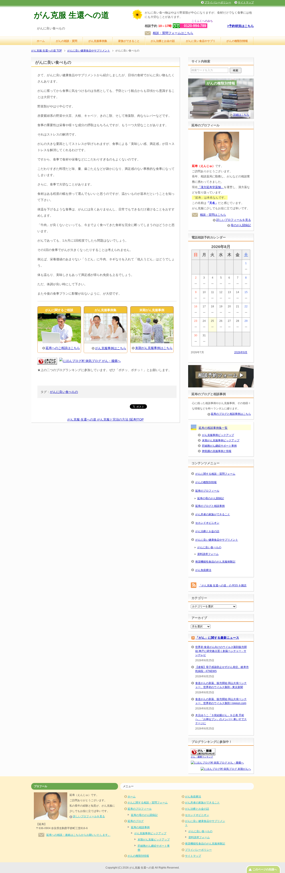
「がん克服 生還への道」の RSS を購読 (222, 585)
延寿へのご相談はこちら (63, 348)
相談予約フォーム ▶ (221, 375)
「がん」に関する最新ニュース (217, 637)
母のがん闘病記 (241, 225)
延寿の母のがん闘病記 (210, 498)
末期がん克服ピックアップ (154, 839)
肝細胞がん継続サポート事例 (219, 445)
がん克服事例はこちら (110, 348)
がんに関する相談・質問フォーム (215, 473)
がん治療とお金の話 (163, 41)
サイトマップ (193, 855)
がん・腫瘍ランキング (202, 757)
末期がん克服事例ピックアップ (220, 440)
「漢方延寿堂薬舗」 (211, 187)
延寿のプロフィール (207, 490)
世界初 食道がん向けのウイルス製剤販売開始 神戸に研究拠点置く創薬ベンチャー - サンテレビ (221, 651)
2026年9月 (240, 352)
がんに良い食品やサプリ (200, 41)
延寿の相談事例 (140, 827)
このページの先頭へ (265, 869)
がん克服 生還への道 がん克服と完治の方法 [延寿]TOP (105, 419)
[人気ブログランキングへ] (47, 361)
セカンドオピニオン (207, 522)
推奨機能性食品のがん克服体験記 (215, 561)
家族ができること (129, 41)
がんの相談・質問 (66, 41)
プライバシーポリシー (198, 849)
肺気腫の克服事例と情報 (216, 451)
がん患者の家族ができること (212, 514)
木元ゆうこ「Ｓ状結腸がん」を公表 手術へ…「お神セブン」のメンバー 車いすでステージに (221, 719)
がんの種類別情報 (237, 41)
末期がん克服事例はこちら (154, 348)
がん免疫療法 (203, 570)
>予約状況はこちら (240, 26)
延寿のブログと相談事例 (210, 505)
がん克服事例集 (97, 41)
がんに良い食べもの (64, 392)
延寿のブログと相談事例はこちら (231, 413)
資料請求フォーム (208, 554)
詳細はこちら (241, 114)
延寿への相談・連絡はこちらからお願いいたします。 (78, 834)
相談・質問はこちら (213, 214)
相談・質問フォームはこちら (173, 33)
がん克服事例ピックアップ (218, 435)
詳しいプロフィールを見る (233, 220)
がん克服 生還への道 (71, 15)
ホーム (41, 41)
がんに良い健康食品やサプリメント (216, 539)
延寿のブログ (136, 821)
